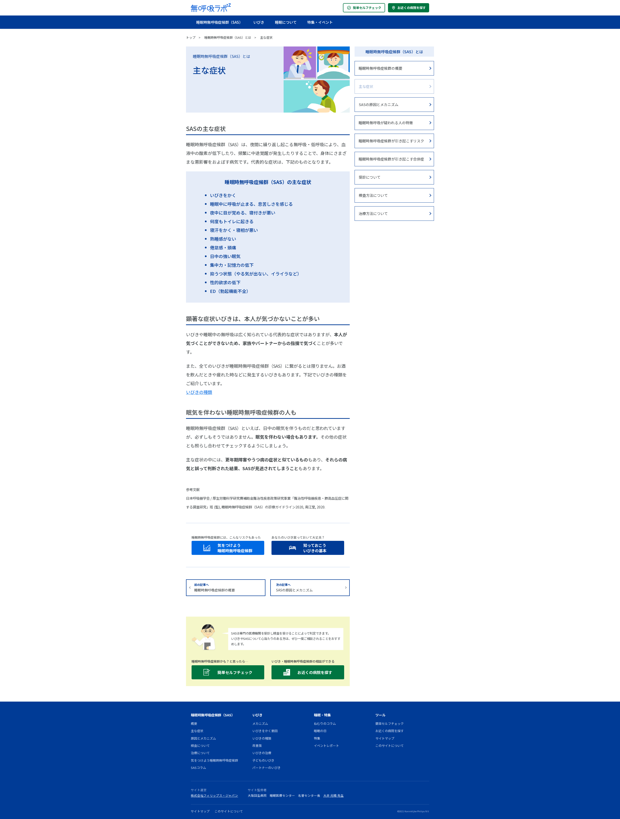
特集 (317, 738)
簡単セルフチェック (367, 7)
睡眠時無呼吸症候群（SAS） (219, 22)
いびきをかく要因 (265, 730)
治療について (200, 752)
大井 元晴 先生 (333, 795)
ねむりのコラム (325, 723)
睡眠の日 (320, 730)
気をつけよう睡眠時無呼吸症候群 (214, 760)
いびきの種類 (199, 392)
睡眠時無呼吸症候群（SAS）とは (227, 37)
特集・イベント (320, 22)
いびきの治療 (261, 752)
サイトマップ (384, 738)
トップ (190, 37)
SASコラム (198, 767)
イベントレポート (326, 745)
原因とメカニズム (203, 738)
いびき (258, 22)
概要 (194, 723)
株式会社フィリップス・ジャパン (214, 795)
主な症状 (266, 37)
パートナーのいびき (266, 767)
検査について (200, 745)
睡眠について (286, 22)
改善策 (257, 745)
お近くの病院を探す (411, 7)
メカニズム (260, 723)
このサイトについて (389, 745)
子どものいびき (263, 760)
